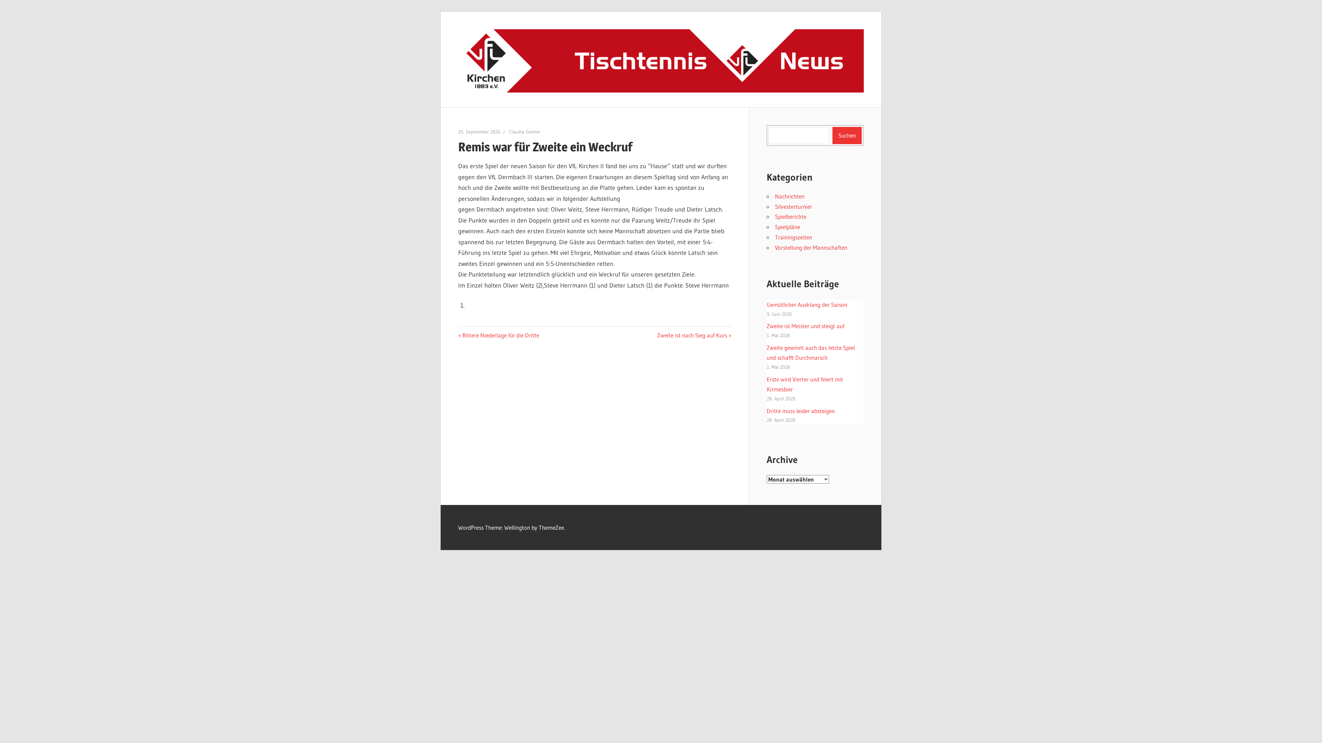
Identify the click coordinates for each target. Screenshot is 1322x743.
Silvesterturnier (793, 206)
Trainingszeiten (793, 237)
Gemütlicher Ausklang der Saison (807, 304)
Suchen (847, 135)
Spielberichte (790, 216)
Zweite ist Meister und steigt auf (805, 326)
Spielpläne (787, 226)
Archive (782, 459)
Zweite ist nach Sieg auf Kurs (692, 335)
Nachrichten (790, 196)
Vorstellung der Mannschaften (811, 247)
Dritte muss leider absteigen (801, 410)
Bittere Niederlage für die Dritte (500, 335)
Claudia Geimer (525, 132)
